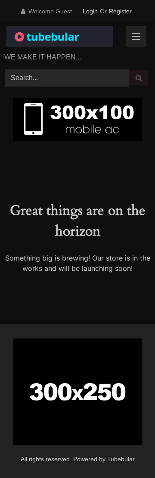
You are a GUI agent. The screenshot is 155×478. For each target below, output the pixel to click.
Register (120, 11)
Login (90, 11)
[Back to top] (127, 453)
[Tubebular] (63, 38)
